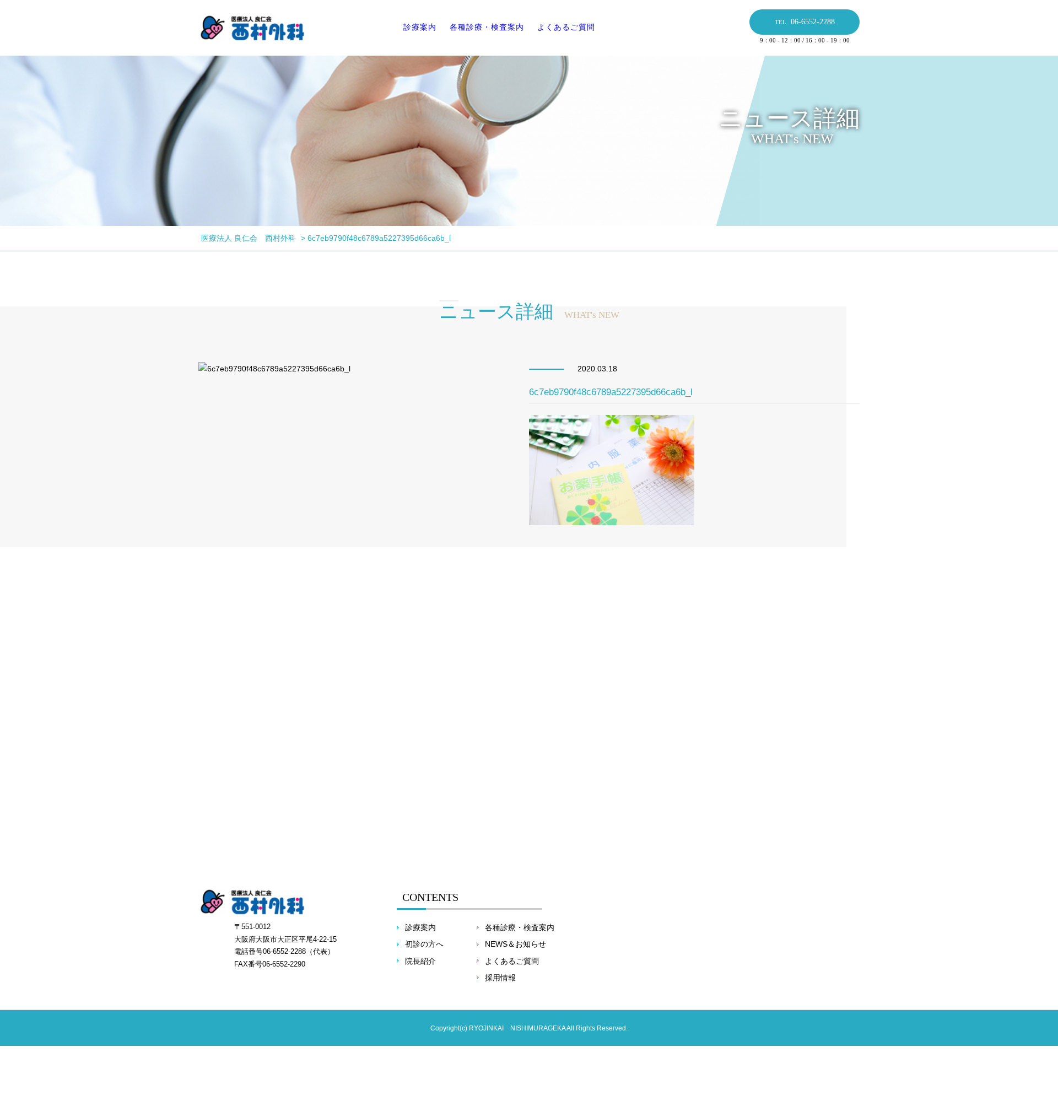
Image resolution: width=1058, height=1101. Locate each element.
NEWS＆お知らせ (515, 944)
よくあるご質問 (566, 27)
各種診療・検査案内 (487, 27)
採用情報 (500, 977)
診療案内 (419, 27)
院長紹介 (420, 961)
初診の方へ (424, 944)
